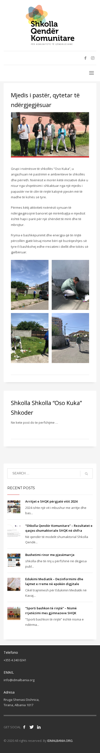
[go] (86, 474)
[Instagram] (92, 58)
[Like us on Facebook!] (24, 727)
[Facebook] (85, 58)
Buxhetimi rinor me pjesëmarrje (50, 555)
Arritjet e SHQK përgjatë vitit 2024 (51, 501)
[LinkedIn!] (38, 727)
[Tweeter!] (31, 727)
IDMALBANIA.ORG (60, 740)
